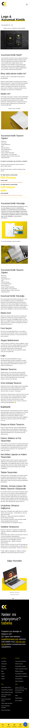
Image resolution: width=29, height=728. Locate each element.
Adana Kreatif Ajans (5, 710)
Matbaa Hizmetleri (19, 671)
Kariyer (3, 673)
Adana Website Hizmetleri (7, 692)
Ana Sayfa (3, 661)
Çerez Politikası (18, 700)
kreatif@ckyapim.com (10, 639)
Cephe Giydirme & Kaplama (21, 676)
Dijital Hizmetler (14, 594)
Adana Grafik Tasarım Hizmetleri (6, 695)
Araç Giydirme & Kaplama (21, 673)
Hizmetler (3, 666)
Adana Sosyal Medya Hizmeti (6, 699)
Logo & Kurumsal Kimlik (20, 661)
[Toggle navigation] (23, 4)
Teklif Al (3, 678)
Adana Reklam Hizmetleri (7, 689)
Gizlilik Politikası (18, 698)
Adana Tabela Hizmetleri (6, 703)
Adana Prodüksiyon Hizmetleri (5, 706)
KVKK (16, 695)
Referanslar (4, 668)
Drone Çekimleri (18, 678)
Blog (2, 671)
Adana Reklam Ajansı (6, 687)
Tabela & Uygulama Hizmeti (21, 668)
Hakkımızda (4, 663)
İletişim (3, 676)
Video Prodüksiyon (19, 681)
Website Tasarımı (19, 663)
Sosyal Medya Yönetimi (20, 666)
